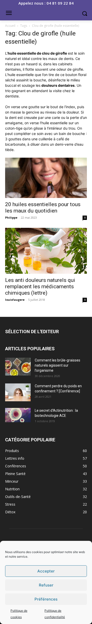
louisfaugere (15, 300)
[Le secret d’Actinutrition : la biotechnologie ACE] (18, 415)
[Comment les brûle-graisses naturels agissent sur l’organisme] (18, 367)
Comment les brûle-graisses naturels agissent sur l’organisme (57, 365)
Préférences (45, 599)
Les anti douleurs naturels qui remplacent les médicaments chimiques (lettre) (40, 286)
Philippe (11, 217)
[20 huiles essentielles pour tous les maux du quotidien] (46, 178)
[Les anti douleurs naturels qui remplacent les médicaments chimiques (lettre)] (46, 251)
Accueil (10, 25)
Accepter (46, 571)
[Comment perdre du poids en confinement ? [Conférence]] (18, 392)
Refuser (46, 585)
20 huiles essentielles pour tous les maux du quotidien (42, 207)
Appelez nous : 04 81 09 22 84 (46, 3)
